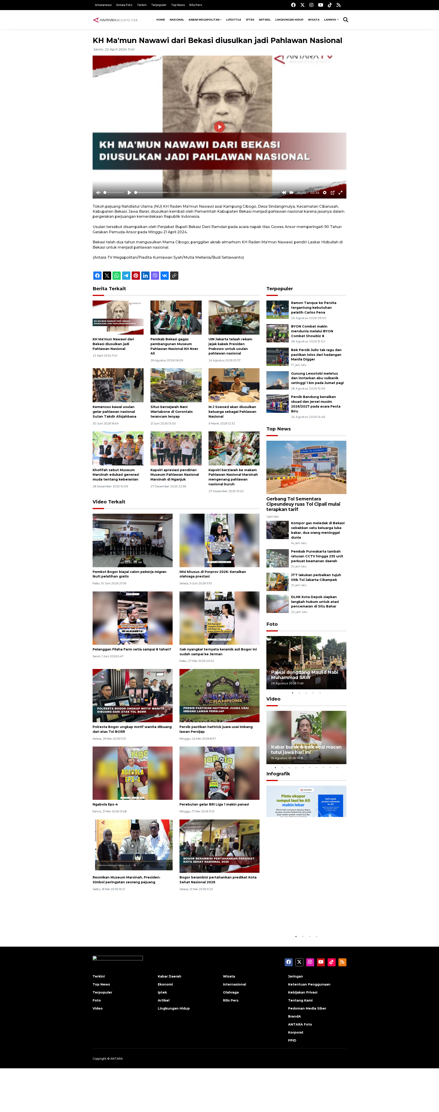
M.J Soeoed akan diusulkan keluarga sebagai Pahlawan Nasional (232, 412)
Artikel (265, 19)
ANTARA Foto (300, 1024)
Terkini (142, 5)
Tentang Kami (300, 1000)
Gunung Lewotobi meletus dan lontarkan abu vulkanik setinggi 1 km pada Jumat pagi (317, 378)
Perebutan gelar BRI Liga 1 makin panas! (214, 804)
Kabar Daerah (169, 976)
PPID (292, 1040)
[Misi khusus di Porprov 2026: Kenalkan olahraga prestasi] (219, 540)
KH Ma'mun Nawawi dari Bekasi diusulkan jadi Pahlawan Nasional (113, 344)
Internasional (234, 984)
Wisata (313, 19)
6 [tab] (310, 767)
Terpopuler (158, 5)
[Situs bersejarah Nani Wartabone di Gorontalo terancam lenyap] (175, 385)
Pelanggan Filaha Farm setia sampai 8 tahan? (132, 649)
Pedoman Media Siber (307, 1008)
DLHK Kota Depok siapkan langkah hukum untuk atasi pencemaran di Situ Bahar (315, 602)
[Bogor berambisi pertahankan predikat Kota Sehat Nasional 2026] (219, 846)
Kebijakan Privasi (302, 992)
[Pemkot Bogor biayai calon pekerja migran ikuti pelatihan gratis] (133, 540)
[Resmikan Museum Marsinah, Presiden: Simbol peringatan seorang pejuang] (133, 846)
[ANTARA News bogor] (115, 19)
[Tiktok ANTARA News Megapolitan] (330, 5)
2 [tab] (299, 692)
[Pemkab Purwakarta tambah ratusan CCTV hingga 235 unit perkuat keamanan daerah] (277, 558)
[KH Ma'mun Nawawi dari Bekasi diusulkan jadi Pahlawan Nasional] (118, 317)
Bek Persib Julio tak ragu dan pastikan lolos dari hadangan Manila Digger (316, 355)
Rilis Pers (195, 5)
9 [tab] (330, 767)
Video (273, 699)
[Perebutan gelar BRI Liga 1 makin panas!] (219, 773)
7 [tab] (316, 767)
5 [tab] (320, 692)
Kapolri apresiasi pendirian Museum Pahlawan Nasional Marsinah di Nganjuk (174, 475)
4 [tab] (313, 692)
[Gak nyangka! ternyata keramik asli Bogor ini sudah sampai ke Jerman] (219, 617)
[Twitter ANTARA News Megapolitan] (302, 5)
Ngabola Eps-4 (105, 804)
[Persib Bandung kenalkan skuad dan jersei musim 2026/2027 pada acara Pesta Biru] (277, 403)
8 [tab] (323, 767)
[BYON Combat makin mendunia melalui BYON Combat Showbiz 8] (277, 333)
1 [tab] (292, 692)
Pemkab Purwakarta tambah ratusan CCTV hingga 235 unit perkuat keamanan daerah (317, 556)
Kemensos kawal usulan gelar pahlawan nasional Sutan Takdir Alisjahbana (114, 412)
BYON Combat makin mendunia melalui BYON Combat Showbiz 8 (312, 331)
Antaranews (103, 5)
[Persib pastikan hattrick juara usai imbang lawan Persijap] (219, 695)
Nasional (177, 19)
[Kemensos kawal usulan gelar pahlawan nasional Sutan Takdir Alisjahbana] (118, 385)
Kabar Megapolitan (204, 19)
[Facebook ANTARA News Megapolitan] (293, 5)
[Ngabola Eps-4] (133, 773)
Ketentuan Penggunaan (309, 984)
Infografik (278, 773)
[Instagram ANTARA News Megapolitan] (311, 5)
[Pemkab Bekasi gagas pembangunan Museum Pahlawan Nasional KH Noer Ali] (175, 317)
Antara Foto (124, 5)
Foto (272, 624)
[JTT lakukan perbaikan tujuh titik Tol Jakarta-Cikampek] (277, 581)
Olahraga (231, 992)
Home (160, 19)
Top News (178, 5)
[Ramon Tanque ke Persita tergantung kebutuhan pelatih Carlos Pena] (277, 309)
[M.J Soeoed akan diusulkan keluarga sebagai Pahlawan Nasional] (234, 385)
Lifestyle (233, 19)
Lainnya (330, 19)
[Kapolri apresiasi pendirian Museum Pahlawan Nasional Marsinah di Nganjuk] (175, 448)
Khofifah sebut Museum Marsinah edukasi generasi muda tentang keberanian (116, 475)
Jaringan (295, 976)
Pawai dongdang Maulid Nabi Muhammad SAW (304, 674)
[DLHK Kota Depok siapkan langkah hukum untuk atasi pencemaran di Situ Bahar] (277, 603)
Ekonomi (165, 984)
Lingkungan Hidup (289, 19)
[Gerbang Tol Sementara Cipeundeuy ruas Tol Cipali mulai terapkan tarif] (306, 467)
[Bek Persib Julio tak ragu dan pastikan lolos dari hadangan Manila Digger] (277, 356)
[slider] (113, 192)
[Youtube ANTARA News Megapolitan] (320, 5)
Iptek (250, 19)
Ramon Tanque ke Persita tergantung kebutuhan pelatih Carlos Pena (313, 307)
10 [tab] (337, 767)
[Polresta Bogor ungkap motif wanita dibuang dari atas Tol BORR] (133, 695)
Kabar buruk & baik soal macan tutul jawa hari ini (306, 749)
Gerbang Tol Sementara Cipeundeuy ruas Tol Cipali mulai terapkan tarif (303, 504)
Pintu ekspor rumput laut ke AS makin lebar (303, 918)
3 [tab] (306, 692)
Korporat (295, 1032)
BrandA (294, 1016)
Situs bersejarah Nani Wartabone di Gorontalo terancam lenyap (171, 412)
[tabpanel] (306, 662)
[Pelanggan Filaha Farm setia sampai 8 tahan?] (133, 617)
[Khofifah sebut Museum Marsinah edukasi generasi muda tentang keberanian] (118, 448)
